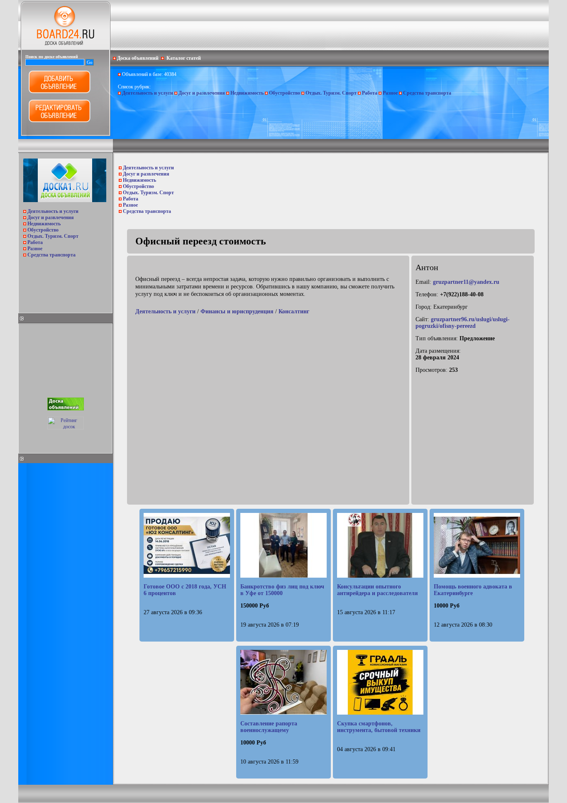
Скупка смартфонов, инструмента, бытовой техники (378, 726)
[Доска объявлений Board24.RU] (65, 48)
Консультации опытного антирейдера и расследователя (377, 589)
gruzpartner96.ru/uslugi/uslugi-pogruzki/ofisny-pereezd (462, 322)
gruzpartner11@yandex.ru (466, 282)
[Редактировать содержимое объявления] (59, 121)
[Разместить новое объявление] (59, 92)
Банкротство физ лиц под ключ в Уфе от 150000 (282, 589)
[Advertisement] (64, 283)
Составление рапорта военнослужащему (268, 726)
